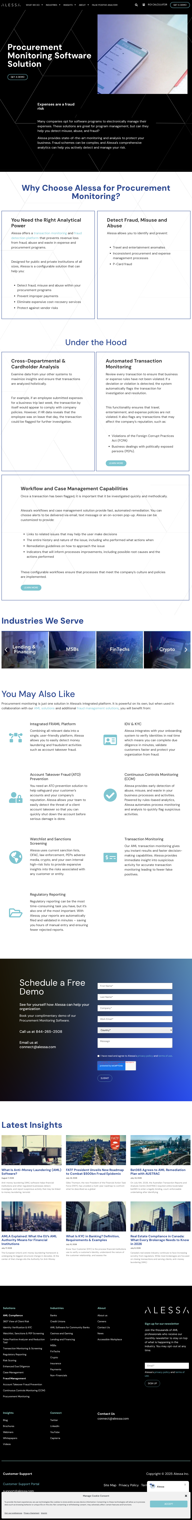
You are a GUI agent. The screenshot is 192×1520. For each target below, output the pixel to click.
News (101, 1333)
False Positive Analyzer (104, 5)
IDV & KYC (132, 724)
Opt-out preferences (13, 1513)
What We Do (33, 5)
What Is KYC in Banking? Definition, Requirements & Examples (93, 1238)
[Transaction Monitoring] (110, 857)
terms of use (165, 1055)
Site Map (110, 1485)
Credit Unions (57, 1321)
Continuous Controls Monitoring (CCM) (151, 776)
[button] (186, 1495)
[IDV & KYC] (110, 740)
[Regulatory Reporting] (15, 913)
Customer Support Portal (21, 1484)
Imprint (44, 1513)
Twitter (54, 1420)
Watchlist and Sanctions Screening (50, 841)
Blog (5, 1420)
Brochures (8, 1426)
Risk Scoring (9, 1360)
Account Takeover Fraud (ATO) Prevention (55, 776)
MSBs (53, 1345)
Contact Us (104, 1327)
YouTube (55, 1432)
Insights (68, 5)
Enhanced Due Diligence (16, 1366)
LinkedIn (54, 1426)
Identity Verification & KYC (17, 1327)
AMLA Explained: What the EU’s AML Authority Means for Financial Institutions (29, 1240)
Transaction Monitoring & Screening (22, 1348)
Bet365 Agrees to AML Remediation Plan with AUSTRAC (158, 1172)
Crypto (54, 1357)
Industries (51, 5)
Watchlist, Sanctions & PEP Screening (23, 1333)
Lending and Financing (62, 1339)
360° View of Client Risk (16, 1321)
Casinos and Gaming (61, 1333)
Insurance (55, 1363)
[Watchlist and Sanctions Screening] (15, 857)
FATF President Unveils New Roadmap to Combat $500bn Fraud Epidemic (95, 1172)
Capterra (55, 1438)
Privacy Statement (31, 1513)
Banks (53, 1315)
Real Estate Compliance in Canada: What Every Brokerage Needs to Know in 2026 (159, 1240)
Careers (102, 1321)
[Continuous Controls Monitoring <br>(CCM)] (110, 795)
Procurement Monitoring (16, 1396)
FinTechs (55, 1351)
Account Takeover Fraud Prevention (22, 1384)
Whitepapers (10, 1438)
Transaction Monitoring (144, 839)
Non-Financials (58, 1375)
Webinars (8, 1432)
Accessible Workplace (110, 1339)
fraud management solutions (98, 708)
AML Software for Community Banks (70, 1327)
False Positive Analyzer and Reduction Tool (24, 1341)
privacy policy (145, 1055)
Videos (7, 1444)
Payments (55, 1369)
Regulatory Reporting (48, 894)
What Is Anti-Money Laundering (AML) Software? (31, 1172)
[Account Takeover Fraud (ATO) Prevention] (15, 797)
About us (102, 1315)
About (82, 5)
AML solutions (44, 708)
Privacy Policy (129, 1485)
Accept (168, 1503)
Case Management (13, 1372)
